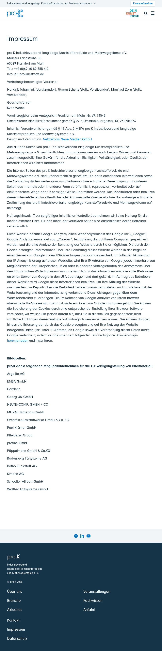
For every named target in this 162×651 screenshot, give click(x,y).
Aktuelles (14, 609)
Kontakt (13, 620)
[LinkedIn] (82, 536)
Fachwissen (92, 600)
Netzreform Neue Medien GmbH (67, 139)
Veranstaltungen (96, 591)
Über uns (14, 591)
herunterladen (17, 341)
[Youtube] (88, 536)
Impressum (16, 629)
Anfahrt (89, 609)
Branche (14, 600)
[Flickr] (76, 536)
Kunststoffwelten (143, 3)
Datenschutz (17, 638)
